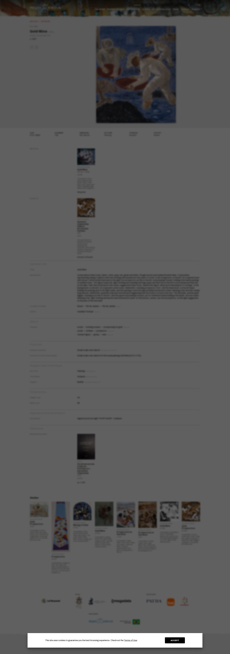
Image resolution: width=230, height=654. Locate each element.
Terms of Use (130, 640)
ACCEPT (175, 640)
